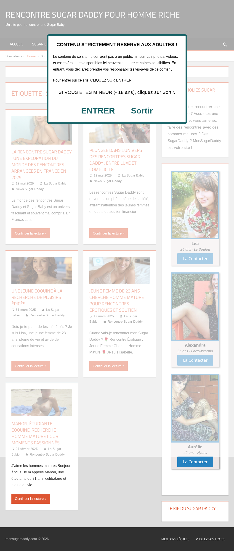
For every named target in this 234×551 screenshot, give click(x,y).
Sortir (142, 110)
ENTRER (98, 110)
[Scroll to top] (226, 543)
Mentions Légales (175, 539)
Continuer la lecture (29, 499)
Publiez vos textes (210, 539)
